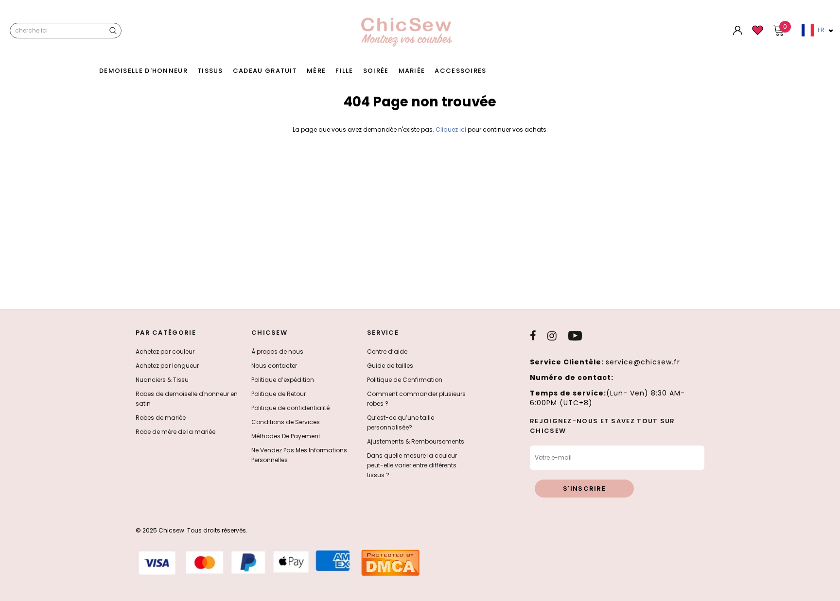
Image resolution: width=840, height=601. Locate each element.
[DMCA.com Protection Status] (390, 562)
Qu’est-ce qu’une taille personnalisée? (400, 422)
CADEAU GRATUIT (265, 70)
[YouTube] (575, 335)
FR (821, 30)
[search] (113, 30)
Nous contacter (274, 365)
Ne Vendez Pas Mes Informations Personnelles (299, 455)
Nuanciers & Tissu (162, 380)
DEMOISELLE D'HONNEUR (143, 70)
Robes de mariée (161, 417)
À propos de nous (277, 351)
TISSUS (210, 70)
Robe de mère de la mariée (175, 432)
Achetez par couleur (165, 351)
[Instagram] (552, 335)
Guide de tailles (390, 365)
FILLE (344, 70)
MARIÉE (412, 70)
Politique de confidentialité (290, 408)
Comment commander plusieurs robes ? (416, 399)
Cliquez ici (452, 129)
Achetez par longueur (167, 365)
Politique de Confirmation (404, 380)
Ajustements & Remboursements (415, 441)
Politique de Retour (278, 394)
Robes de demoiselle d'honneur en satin (187, 399)
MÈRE (316, 70)
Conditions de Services (285, 422)
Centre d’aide (387, 351)
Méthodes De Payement (285, 436)
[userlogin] (737, 33)
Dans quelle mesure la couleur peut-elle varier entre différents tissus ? (412, 465)
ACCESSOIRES (460, 70)
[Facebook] (533, 335)
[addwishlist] (757, 34)
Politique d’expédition (282, 380)
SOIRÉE (376, 70)
